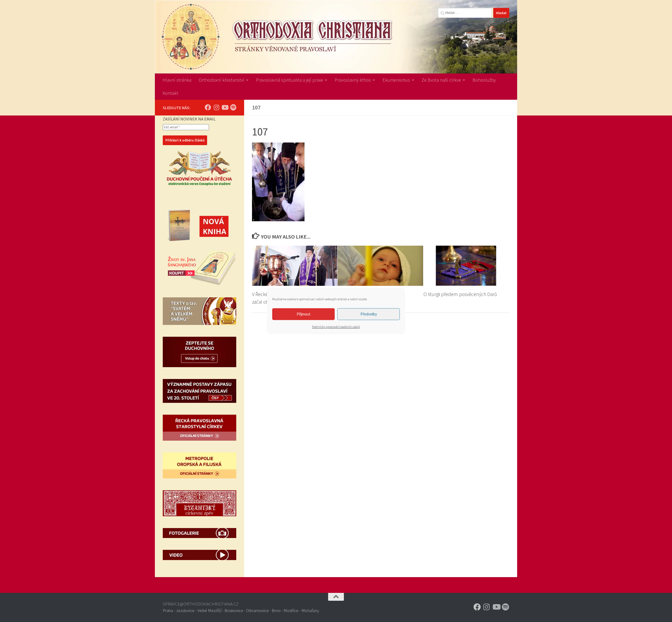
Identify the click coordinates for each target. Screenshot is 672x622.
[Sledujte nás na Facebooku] (208, 107)
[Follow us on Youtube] (225, 107)
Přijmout (304, 314)
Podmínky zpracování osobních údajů (336, 327)
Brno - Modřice (285, 610)
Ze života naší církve (441, 80)
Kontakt (170, 93)
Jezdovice (185, 610)
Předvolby (368, 314)
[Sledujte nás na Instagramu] (216, 107)
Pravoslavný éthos (353, 80)
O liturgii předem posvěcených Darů (460, 294)
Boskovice (233, 610)
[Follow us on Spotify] (233, 107)
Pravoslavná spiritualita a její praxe (289, 80)
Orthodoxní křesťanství (221, 80)
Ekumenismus (396, 80)
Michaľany (310, 610)
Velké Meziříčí (209, 610)
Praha (168, 610)
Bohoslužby (484, 80)
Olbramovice (257, 610)
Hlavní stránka (176, 80)
